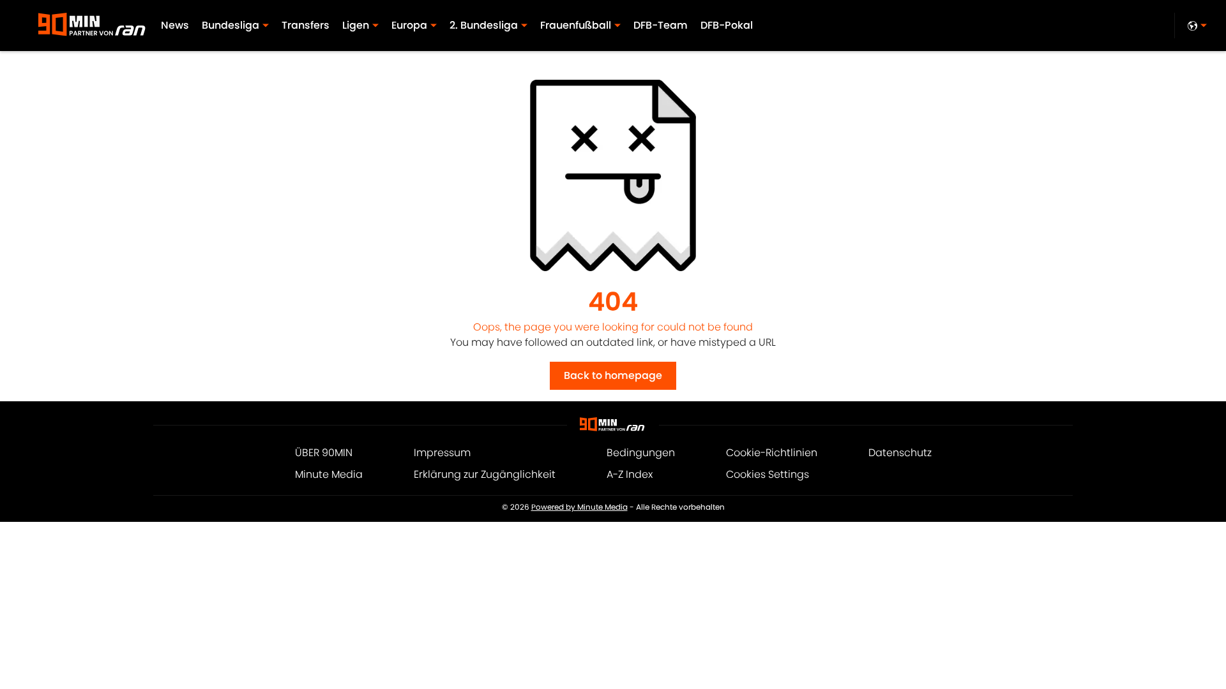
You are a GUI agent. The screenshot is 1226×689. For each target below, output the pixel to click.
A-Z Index (630, 474)
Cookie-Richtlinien (771, 452)
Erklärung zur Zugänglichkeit (485, 474)
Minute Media (329, 474)
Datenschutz (900, 452)
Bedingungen (641, 452)
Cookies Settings (767, 474)
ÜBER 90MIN (323, 452)
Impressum (442, 452)
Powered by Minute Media (579, 507)
